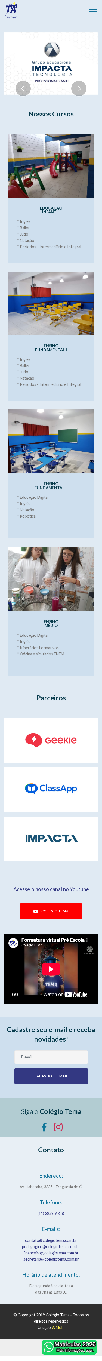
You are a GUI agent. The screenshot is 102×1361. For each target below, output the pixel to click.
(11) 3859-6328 (51, 1213)
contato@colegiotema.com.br (51, 1240)
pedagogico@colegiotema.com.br (51, 1246)
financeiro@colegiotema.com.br (51, 1253)
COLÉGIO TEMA (55, 911)
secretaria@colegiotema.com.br (51, 1259)
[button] (23, 88)
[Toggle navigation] (93, 9)
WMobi (58, 1327)
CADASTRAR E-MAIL (51, 1076)
